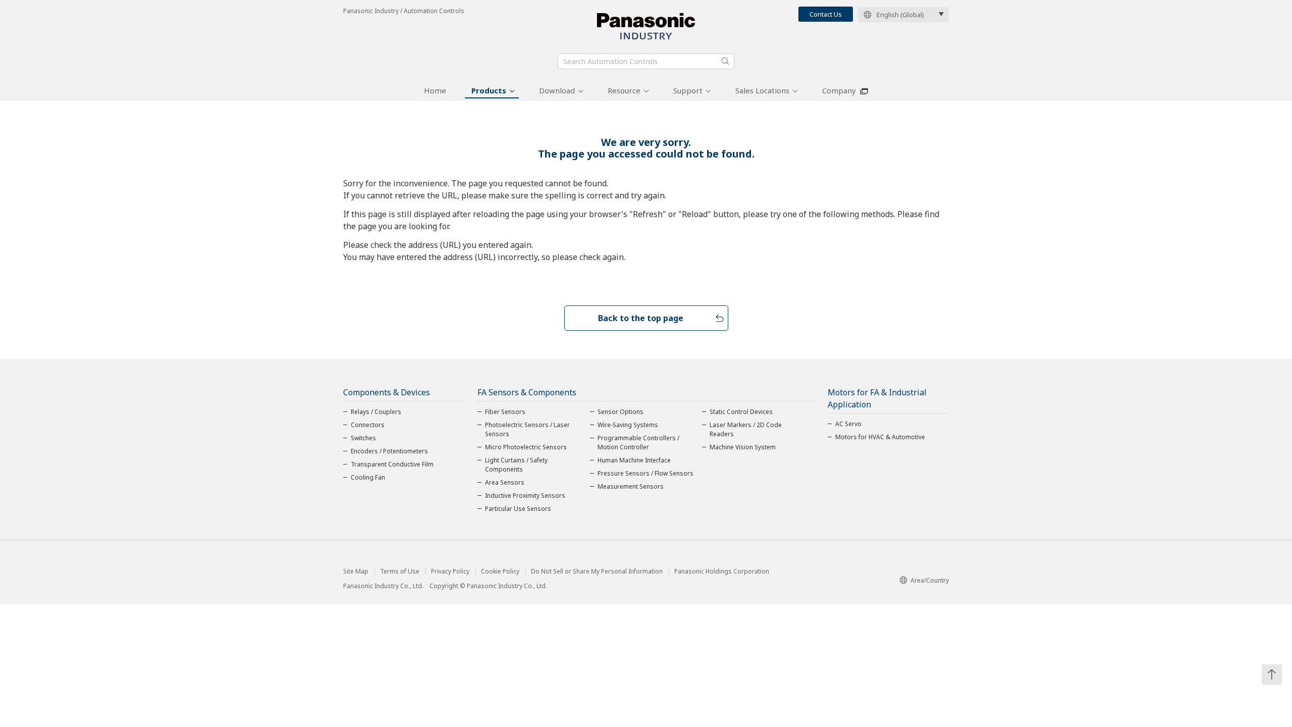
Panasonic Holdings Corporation (721, 571)
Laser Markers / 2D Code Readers (746, 429)
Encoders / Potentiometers (389, 451)
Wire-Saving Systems (628, 425)
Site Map (355, 571)
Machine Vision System (743, 447)
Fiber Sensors (505, 411)
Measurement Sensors (631, 486)
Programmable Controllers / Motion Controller (638, 442)
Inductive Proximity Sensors (525, 495)
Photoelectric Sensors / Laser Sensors (527, 429)
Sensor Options (620, 411)
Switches (363, 438)
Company (839, 90)
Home (435, 90)
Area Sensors (504, 482)
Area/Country (929, 580)
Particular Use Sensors (518, 508)
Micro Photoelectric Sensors (526, 447)
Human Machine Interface (634, 460)
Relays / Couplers (376, 411)
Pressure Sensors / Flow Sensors (645, 473)
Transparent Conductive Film (392, 464)
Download (557, 90)
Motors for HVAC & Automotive (880, 437)
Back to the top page (640, 318)
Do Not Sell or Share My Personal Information (597, 571)
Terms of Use (399, 571)
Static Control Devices (741, 411)
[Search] (725, 61)
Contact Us (826, 14)
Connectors (368, 425)
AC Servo (848, 424)
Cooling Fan (368, 477)
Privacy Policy (450, 571)
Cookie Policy (500, 571)
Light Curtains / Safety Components (516, 465)
